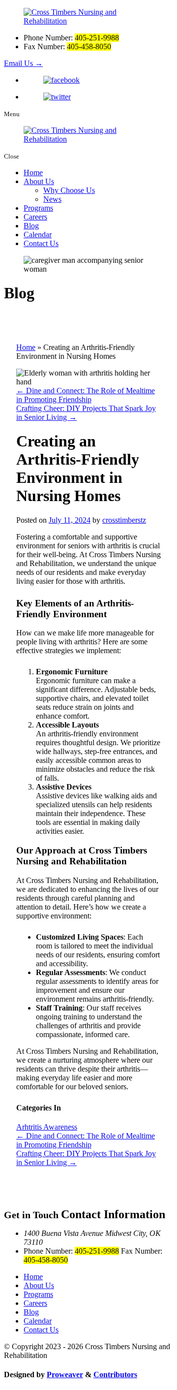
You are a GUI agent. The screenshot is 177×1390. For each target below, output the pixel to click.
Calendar (38, 234)
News (52, 199)
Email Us (23, 63)
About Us (39, 181)
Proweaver (65, 1374)
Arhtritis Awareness (46, 1127)
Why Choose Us (69, 190)
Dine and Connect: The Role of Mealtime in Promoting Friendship (85, 395)
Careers (35, 217)
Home (33, 172)
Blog (31, 225)
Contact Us (41, 243)
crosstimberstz (124, 520)
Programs (38, 208)
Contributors (115, 1374)
